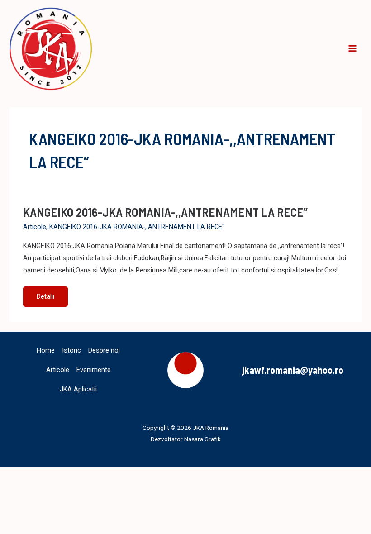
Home (46, 350)
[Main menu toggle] (352, 48)
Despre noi (104, 350)
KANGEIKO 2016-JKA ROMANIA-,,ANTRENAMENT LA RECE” (165, 212)
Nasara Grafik (202, 439)
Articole (34, 227)
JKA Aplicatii (78, 389)
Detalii (52, 299)
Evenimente (93, 370)
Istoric (71, 350)
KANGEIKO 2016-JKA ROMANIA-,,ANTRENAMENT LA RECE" (136, 227)
